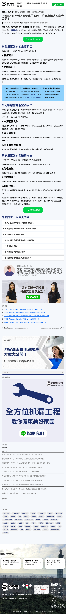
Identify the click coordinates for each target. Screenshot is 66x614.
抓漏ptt (33, 523)
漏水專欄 (10, 12)
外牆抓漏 (41, 516)
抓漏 (27, 523)
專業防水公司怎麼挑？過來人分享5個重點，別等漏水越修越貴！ (23, 485)
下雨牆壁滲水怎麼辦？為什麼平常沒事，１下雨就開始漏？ (21, 472)
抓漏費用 (36, 526)
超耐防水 (4, 12)
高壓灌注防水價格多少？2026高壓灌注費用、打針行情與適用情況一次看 (26, 463)
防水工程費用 (37, 529)
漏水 (46, 23)
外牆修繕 (34, 516)
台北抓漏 (33, 513)
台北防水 (50, 513)
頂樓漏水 (45, 529)
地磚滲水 (13, 516)
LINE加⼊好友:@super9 (34, 98)
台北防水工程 (59, 513)
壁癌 (20, 516)
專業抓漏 (38, 519)
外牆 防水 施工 (18, 519)
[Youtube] (27, 585)
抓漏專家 (58, 523)
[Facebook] (23, 585)
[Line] (27, 588)
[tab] (33, 222)
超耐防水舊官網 (22, 598)
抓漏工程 (6, 526)
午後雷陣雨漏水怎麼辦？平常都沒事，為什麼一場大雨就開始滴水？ (24, 476)
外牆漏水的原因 (50, 516)
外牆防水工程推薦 (8, 519)
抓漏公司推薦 (49, 523)
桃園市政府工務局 (31, 561)
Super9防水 (6, 513)
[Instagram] (30, 585)
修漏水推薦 (25, 23)
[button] (20, 3)
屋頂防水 (13, 523)
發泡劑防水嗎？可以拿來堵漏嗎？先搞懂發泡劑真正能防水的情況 (23, 459)
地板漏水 (6, 516)
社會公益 (4, 598)
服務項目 (4, 594)
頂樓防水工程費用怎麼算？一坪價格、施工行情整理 (19, 493)
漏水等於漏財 (14, 529)
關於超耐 (29, 594)
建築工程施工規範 (53, 561)
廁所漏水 (21, 523)
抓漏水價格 (27, 526)
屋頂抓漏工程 (54, 519)
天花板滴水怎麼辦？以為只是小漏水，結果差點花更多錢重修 (22, 480)
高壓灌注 (6, 533)
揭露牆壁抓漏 (44, 526)
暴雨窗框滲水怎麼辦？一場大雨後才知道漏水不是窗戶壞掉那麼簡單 (24, 489)
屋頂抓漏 (46, 519)
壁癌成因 (26, 516)
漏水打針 (6, 529)
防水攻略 (4, 447)
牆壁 (22, 529)
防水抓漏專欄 (20, 594)
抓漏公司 (41, 523)
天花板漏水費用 (34, 23)
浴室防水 (53, 526)
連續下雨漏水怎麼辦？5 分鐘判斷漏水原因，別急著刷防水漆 (22, 454)
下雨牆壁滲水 (16, 513)
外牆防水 (59, 516)
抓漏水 (42, 23)
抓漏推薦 (13, 526)
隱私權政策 (12, 598)
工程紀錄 (11, 594)
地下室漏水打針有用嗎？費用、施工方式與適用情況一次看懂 (22, 467)
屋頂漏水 (6, 523)
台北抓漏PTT (41, 513)
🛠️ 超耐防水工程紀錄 (33, 39)
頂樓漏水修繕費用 (55, 529)
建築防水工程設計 (9, 561)
